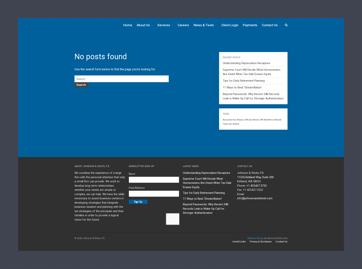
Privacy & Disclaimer (261, 241)
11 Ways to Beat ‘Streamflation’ (242, 87)
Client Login (229, 25)
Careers (183, 25)
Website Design (255, 238)
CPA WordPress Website (270, 120)
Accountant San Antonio (233, 120)
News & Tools (204, 25)
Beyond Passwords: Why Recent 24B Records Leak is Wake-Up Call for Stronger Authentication (205, 209)
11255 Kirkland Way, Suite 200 (255, 177)
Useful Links (239, 241)
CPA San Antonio (251, 120)
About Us (143, 25)
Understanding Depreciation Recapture (246, 63)
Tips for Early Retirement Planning (244, 80)
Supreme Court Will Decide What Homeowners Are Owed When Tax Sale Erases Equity (207, 183)
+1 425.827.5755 (256, 185)
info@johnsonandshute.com (254, 198)
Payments (250, 25)
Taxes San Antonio (231, 124)
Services (163, 25)
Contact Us (270, 25)
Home (127, 25)
